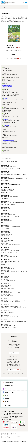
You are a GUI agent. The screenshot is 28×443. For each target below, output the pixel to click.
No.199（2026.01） (5, 171)
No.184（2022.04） (5, 267)
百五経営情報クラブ (9, 382)
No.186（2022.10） (5, 255)
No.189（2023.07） (5, 231)
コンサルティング (9, 385)
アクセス (7, 401)
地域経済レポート (7, 119)
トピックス (5, 98)
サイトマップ (5, 437)
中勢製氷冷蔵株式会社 (7, 86)
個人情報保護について (7, 434)
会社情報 (7, 398)
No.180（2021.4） (5, 298)
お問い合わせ (8, 405)
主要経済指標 (6, 125)
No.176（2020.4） (5, 319)
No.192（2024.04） (5, 213)
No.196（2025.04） (5, 187)
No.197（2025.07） (5, 183)
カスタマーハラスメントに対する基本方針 (12, 436)
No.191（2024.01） (5, 219)
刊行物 (6, 395)
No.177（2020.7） (5, 315)
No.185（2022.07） (5, 259)
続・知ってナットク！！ (8, 140)
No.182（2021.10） (5, 283)
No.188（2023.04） (5, 238)
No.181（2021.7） (5, 291)
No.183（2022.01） (5, 276)
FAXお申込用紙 (13, 58)
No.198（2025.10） (5, 177)
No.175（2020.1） (5, 324)
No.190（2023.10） (5, 225)
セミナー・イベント (9, 392)
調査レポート (8, 389)
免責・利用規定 (16, 433)
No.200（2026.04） (5, 165)
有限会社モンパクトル (7, 85)
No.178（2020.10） (5, 310)
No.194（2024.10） (5, 201)
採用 (9, 433)
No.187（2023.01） (5, 247)
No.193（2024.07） (5, 207)
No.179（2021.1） (5, 304)
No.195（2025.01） (5, 195)
